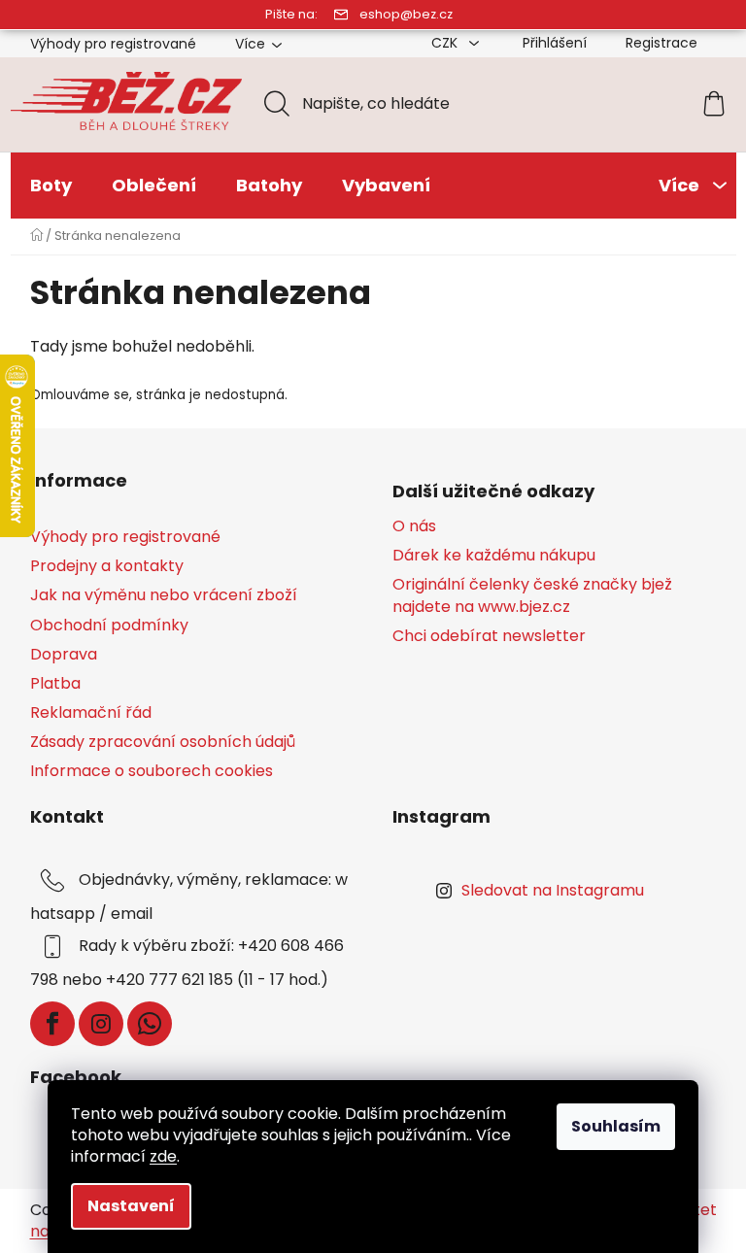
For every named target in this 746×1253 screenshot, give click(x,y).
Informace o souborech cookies (151, 771)
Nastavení (131, 1206)
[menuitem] (51, 185)
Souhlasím (616, 1126)
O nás (414, 526)
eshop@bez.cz (406, 14)
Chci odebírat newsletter (489, 636)
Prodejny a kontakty (107, 566)
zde (163, 1156)
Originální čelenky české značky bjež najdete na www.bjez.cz (532, 595)
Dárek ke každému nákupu (493, 555)
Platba (55, 683)
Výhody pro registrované (113, 43)
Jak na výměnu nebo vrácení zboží (163, 595)
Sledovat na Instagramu (552, 890)
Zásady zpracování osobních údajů (162, 741)
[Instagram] (101, 1023)
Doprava (63, 654)
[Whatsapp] (149, 1023)
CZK (446, 42)
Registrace (661, 42)
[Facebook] (52, 1023)
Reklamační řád (91, 712)
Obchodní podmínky (109, 625)
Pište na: (291, 14)
